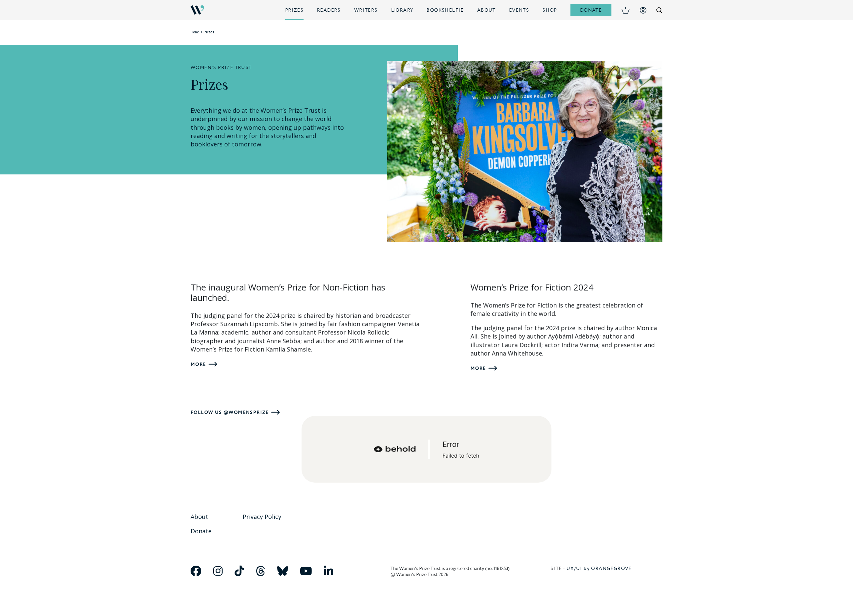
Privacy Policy (262, 517)
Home (195, 32)
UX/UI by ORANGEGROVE (599, 568)
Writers (366, 10)
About (486, 10)
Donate (591, 10)
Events (519, 10)
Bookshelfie (444, 10)
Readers (329, 10)
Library (402, 10)
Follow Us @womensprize (230, 412)
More (198, 364)
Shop (549, 10)
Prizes (294, 10)
